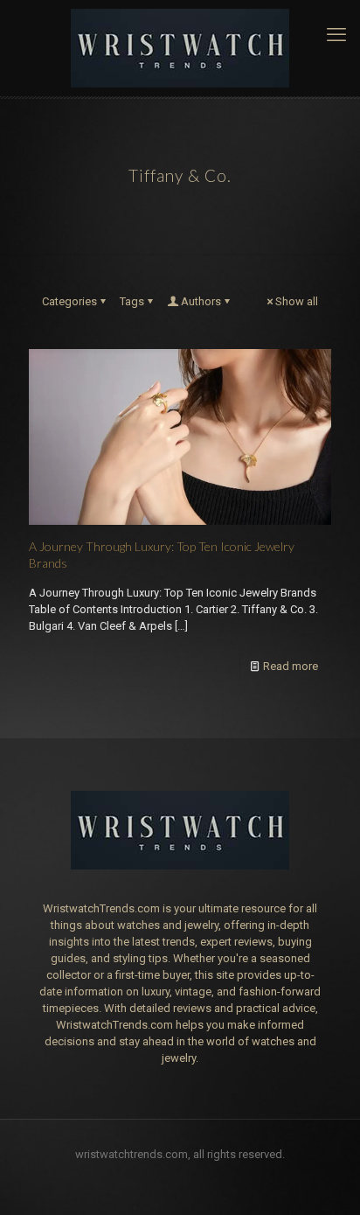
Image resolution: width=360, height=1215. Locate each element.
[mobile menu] (336, 35)
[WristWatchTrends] (180, 48)
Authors (201, 301)
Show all (296, 301)
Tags (132, 301)
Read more (290, 666)
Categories (69, 301)
